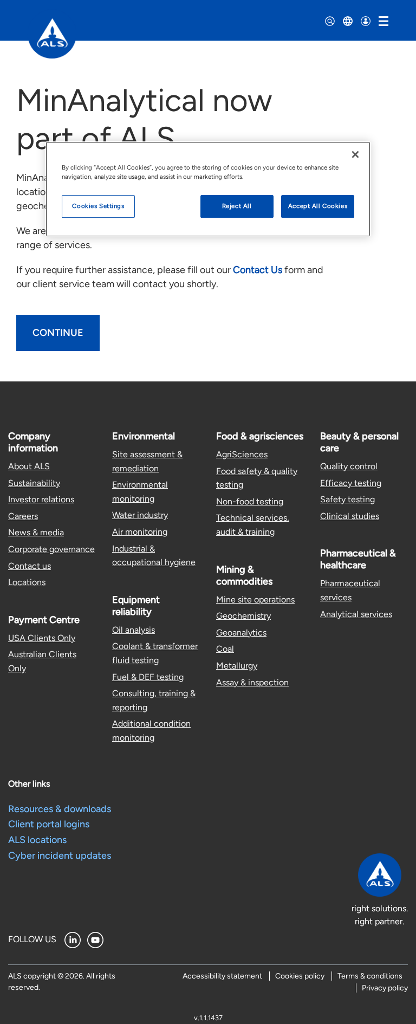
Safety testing (347, 499)
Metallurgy (236, 665)
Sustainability (34, 483)
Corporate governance (51, 549)
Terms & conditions (369, 976)
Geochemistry (243, 616)
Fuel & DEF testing (148, 677)
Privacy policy (385, 988)
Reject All (237, 206)
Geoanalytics (241, 632)
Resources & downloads (59, 809)
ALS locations (37, 840)
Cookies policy (299, 976)
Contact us (29, 566)
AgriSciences (242, 454)
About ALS (29, 466)
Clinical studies (349, 516)
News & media (36, 532)
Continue (57, 333)
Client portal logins (48, 824)
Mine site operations (255, 599)
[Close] (355, 154)
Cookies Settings (98, 206)
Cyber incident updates (59, 855)
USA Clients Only (41, 638)
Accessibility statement (222, 976)
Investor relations (41, 499)
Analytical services (356, 614)
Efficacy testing (350, 483)
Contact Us (257, 270)
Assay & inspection (252, 682)
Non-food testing (249, 501)
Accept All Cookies (317, 206)
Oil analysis (133, 630)
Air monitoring (139, 532)
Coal (225, 649)
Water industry (140, 515)
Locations (27, 582)
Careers (23, 516)
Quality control (349, 466)
